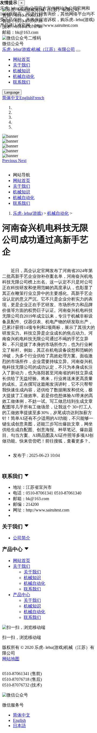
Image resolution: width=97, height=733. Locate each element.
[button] (10, 160)
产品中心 (21, 594)
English (25, 97)
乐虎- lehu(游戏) (28, 213)
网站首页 (21, 59)
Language (11, 92)
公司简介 (21, 538)
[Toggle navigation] (78, 51)
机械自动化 (23, 76)
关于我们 (21, 65)
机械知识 (21, 70)
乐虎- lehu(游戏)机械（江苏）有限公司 (38, 49)
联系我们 (21, 82)
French (38, 97)
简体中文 (10, 97)
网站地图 (10, 658)
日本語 (19, 725)
